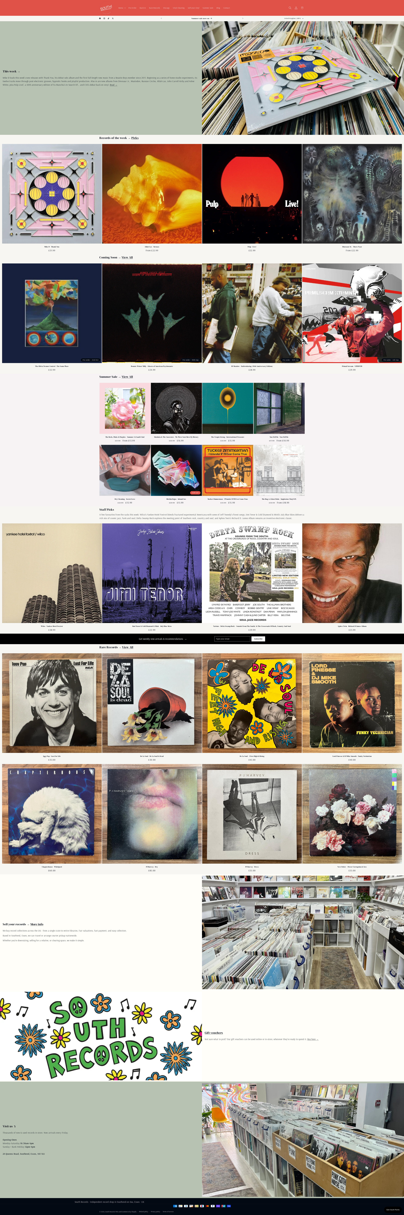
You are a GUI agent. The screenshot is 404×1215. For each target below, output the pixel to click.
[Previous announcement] (161, 18)
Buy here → (313, 1039)
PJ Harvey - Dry (152, 867)
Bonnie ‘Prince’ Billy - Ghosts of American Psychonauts (152, 366)
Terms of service (168, 1212)
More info (36, 924)
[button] (122, 8)
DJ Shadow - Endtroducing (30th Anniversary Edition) (252, 366)
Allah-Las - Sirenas (152, 247)
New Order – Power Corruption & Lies (352, 867)
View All (127, 257)
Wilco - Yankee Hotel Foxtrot (52, 626)
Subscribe (258, 639)
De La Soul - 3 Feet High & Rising (252, 756)
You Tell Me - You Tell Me (279, 437)
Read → (113, 84)
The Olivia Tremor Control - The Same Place (52, 366)
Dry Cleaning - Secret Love (125, 499)
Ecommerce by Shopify (129, 1212)
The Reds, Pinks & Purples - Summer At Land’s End (124, 437)
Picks (135, 138)
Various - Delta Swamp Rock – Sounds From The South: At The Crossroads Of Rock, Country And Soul (252, 626)
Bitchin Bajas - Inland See (176, 499)
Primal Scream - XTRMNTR (352, 366)
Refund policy (143, 1212)
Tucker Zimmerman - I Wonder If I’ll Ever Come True (228, 499)
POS (117, 1212)
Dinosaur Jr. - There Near (352, 247)
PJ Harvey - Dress (252, 867)
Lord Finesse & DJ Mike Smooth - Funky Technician (352, 756)
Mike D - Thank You (51, 247)
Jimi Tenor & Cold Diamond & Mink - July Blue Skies (152, 626)
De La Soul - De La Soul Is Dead (152, 756)
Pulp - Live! (252, 247)
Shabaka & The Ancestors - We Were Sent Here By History (176, 437)
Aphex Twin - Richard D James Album (352, 626)
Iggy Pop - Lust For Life (52, 756)
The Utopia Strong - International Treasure (227, 437)
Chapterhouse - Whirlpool (52, 867)
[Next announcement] (243, 18)
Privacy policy (155, 1212)
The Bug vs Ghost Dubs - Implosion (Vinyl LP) (279, 499)
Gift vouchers (214, 1033)
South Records (110, 1212)
